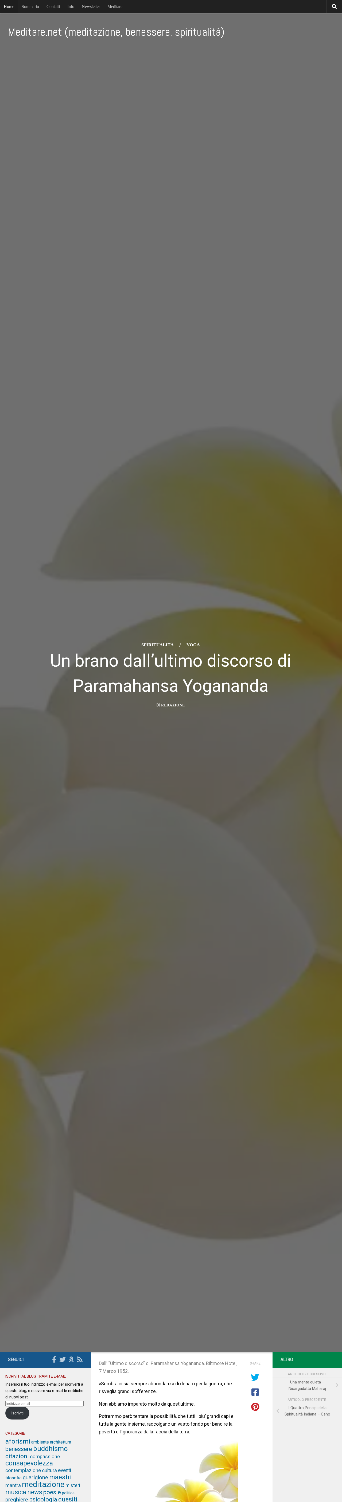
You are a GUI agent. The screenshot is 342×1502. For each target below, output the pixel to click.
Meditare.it (116, 6)
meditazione (43, 1484)
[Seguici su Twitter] (62, 1359)
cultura (49, 1470)
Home (9, 6)
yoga (193, 644)
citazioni (17, 1456)
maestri (60, 1477)
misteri (72, 1485)
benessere (18, 1449)
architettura (60, 1442)
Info (70, 6)
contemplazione (23, 1470)
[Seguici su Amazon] (71, 1359)
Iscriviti (17, 1413)
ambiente (40, 1442)
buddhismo (50, 1449)
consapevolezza (29, 1463)
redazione (173, 705)
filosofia (13, 1477)
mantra (13, 1485)
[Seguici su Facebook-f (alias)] (54, 1359)
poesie (52, 1492)
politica (68, 1493)
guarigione (35, 1477)
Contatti (53, 6)
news (34, 1492)
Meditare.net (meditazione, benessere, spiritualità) (116, 32)
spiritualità (157, 644)
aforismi (17, 1441)
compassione (45, 1457)
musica (15, 1492)
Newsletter (91, 6)
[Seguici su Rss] (79, 1359)
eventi (64, 1470)
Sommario (30, 6)
